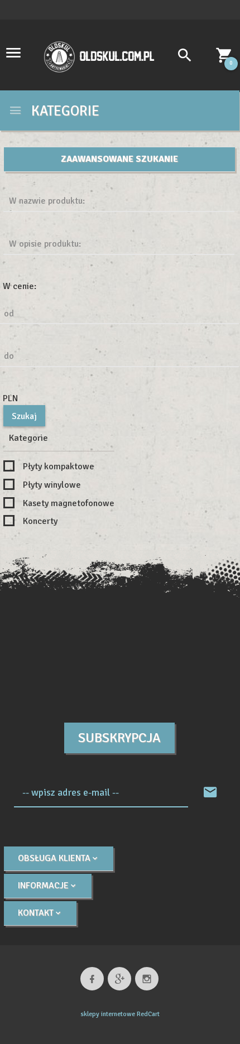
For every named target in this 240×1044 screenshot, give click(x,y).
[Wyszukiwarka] (178, 57)
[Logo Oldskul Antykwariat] (99, 56)
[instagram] (147, 978)
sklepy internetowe (107, 1014)
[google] (119, 978)
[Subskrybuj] (210, 792)
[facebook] (92, 978)
